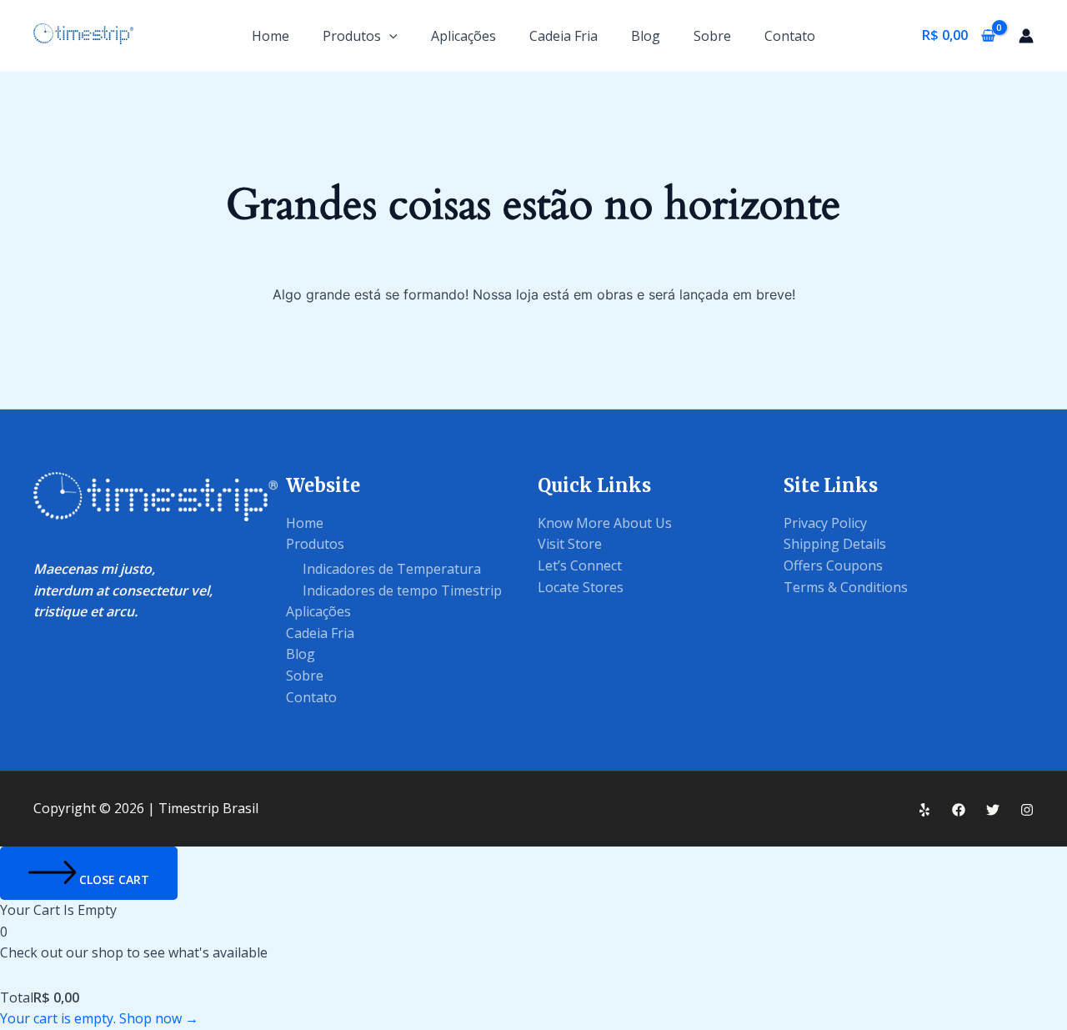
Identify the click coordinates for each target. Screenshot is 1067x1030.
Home (270, 36)
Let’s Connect (580, 565)
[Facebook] (958, 809)
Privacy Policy (825, 523)
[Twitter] (992, 809)
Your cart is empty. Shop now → (99, 1018)
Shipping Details (835, 544)
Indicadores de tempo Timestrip (402, 590)
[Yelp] (924, 809)
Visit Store (570, 544)
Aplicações (463, 36)
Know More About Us (605, 523)
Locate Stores (581, 587)
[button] (389, 36)
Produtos (352, 36)
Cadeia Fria (563, 36)
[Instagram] (1027, 809)
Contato (789, 36)
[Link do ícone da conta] (1026, 35)
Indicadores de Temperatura (392, 569)
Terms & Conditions (846, 587)
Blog (645, 36)
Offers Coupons (833, 565)
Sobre (712, 36)
